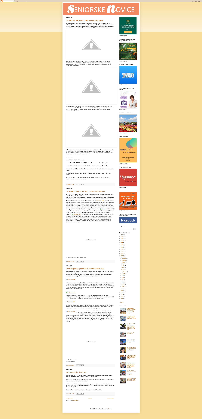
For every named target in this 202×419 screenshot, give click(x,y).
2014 (122, 257)
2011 (122, 292)
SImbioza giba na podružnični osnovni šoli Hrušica (85, 269)
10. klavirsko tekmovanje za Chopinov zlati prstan (84, 20)
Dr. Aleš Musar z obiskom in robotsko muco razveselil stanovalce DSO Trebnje (131, 311)
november (124, 260)
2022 (122, 242)
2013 (122, 289)
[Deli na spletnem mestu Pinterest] (83, 184)
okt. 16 (123, 267)
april (123, 281)
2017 (122, 251)
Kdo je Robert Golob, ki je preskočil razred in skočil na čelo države (131, 349)
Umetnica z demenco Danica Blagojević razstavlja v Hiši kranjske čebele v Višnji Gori (131, 365)
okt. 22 (123, 264)
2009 (122, 296)
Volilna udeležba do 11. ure (76, 372)
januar (123, 286)
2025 (122, 236)
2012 (122, 290)
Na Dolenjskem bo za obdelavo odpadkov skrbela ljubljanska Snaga (131, 357)
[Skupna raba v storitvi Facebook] (81, 184)
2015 (122, 255)
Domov (90, 398)
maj (123, 279)
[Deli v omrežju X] (80, 184)
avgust (123, 273)
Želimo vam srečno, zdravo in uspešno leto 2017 (131, 341)
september (124, 271)
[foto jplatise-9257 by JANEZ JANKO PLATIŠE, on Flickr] (71, 301)
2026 (122, 234)
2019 (122, 247)
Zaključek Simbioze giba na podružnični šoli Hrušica (85, 191)
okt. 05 (123, 269)
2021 (122, 244)
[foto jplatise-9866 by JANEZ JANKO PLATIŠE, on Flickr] (76, 214)
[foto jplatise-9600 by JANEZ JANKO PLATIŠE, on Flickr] (104, 209)
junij (123, 277)
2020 (122, 245)
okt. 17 (123, 265)
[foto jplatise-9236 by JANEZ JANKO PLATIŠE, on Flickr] (71, 311)
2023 (122, 240)
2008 (122, 298)
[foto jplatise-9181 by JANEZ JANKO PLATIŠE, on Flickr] (71, 292)
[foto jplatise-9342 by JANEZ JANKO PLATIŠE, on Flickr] (71, 279)
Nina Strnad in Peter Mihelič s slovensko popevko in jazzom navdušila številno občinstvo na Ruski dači (131, 326)
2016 (122, 253)
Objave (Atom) (75, 400)
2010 (122, 294)
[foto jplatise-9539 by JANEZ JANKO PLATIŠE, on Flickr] (99, 200)
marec (123, 283)
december (124, 258)
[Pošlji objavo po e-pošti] (77, 184)
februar (123, 284)
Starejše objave (110, 398)
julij (122, 275)
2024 (122, 238)
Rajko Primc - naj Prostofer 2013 (130, 333)
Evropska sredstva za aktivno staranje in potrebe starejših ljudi (131, 379)
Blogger (110, 408)
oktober (123, 262)
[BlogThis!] (78, 184)
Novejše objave (69, 398)
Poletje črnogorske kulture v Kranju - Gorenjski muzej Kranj (131, 317)
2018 (122, 249)
